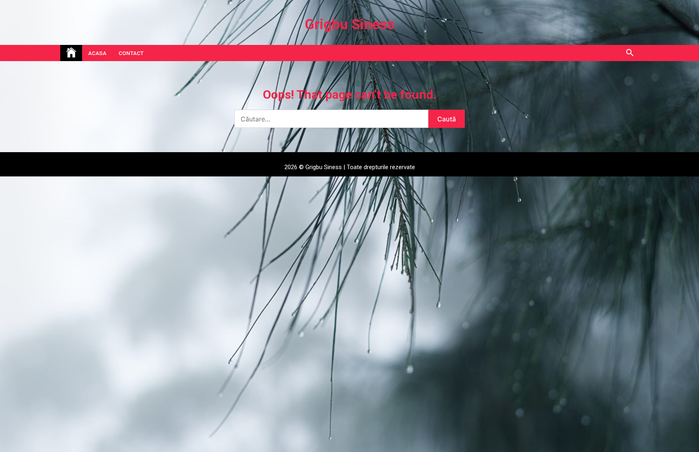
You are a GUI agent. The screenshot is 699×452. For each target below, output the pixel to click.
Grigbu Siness (349, 24)
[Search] (630, 53)
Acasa (97, 53)
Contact (131, 53)
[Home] (71, 53)
